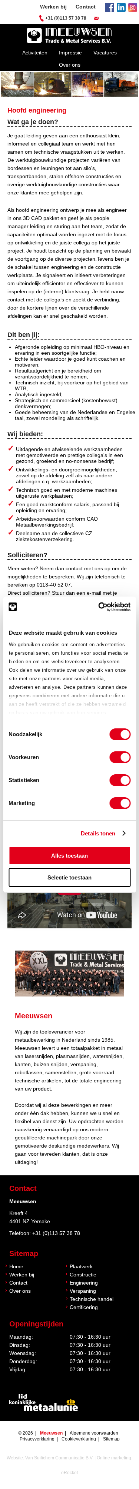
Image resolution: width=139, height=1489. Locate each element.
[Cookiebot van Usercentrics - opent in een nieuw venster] (98, 607)
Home (16, 1266)
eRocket (69, 1472)
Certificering (84, 1307)
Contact (86, 7)
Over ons (69, 65)
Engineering (84, 1283)
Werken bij (53, 7)
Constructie (83, 1275)
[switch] (119, 757)
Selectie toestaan (69, 877)
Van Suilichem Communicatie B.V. (59, 1457)
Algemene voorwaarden (94, 1433)
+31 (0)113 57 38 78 (65, 18)
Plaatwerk (81, 1266)
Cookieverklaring (79, 1439)
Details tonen (98, 833)
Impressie (70, 53)
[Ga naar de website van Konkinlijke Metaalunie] (43, 1403)
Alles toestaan (69, 855)
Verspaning (83, 1291)
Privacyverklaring (37, 1439)
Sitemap (111, 1439)
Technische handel (91, 1299)
